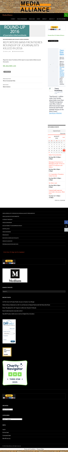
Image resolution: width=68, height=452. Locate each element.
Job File (44, 18)
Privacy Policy (40, 449)
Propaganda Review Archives (10, 244)
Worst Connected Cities (9, 79)
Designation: (5, 335)
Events (38, 18)
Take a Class (32, 18)
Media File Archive (7, 241)
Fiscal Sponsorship (22, 18)
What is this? (12, 328)
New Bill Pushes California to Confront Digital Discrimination (18, 314)
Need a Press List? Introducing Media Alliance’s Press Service (18, 213)
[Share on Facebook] (66, 222)
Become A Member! (61, 18)
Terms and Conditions (30, 449)
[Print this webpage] (66, 230)
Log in (4, 429)
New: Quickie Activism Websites (10, 216)
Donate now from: (6, 331)
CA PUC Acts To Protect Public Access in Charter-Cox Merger (18, 302)
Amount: (5, 339)
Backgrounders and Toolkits (11, 39)
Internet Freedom (7, 219)
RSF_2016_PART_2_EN (9, 66)
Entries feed (5, 432)
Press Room (5, 234)
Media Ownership (7, 222)
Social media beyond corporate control (12, 311)
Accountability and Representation (12, 225)
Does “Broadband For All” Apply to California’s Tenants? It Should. (19, 308)
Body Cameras (6, 85)
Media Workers (24, 39)
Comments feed (6, 435)
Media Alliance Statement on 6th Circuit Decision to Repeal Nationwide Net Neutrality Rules (26, 305)
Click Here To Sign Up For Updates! (13, 252)
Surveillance (6, 228)
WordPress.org (6, 438)
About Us (51, 18)
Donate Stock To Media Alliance (56, 35)
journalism (7, 71)
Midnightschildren (18, 51)
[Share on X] (66, 226)
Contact (13, 18)
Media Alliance (7, 15)
